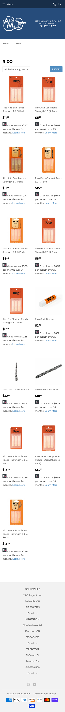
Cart (59, 4)
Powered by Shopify (45, 693)
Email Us (33, 613)
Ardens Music (22, 693)
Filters (56, 69)
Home (5, 43)
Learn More (18, 132)
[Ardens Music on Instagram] (28, 684)
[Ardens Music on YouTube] (34, 684)
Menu (10, 4)
